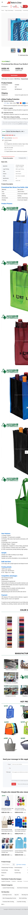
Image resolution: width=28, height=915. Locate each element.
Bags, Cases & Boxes (9, 10)
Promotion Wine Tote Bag (8, 901)
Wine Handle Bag (23, 898)
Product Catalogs (22, 864)
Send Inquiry (14, 75)
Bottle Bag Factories (7, 894)
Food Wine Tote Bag (21, 901)
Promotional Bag (18, 10)
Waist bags (17, 870)
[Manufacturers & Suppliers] (14, 2)
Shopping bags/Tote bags (7, 867)
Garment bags (4, 870)
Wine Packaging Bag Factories (9, 898)
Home (2, 10)
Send (14, 784)
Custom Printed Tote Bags (8, 887)
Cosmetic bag (18, 872)
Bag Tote (17, 894)
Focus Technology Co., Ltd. (18, 909)
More (2, 904)
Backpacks (3, 872)
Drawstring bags (18, 867)
